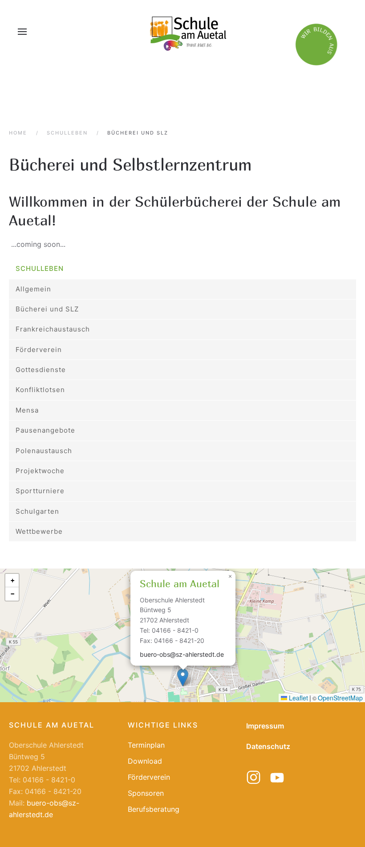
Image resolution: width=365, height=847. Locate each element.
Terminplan (146, 745)
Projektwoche (40, 470)
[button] (22, 31)
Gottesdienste (41, 369)
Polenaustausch (44, 450)
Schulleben (40, 268)
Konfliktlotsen (40, 389)
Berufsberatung (153, 809)
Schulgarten (37, 511)
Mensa (27, 410)
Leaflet (297, 697)
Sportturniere (40, 491)
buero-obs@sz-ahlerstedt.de (182, 654)
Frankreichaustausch (53, 329)
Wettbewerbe (39, 531)
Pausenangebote (45, 430)
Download (145, 761)
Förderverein (39, 349)
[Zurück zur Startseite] (186, 31)
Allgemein (33, 289)
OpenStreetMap (340, 697)
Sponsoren (146, 793)
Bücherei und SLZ (47, 309)
